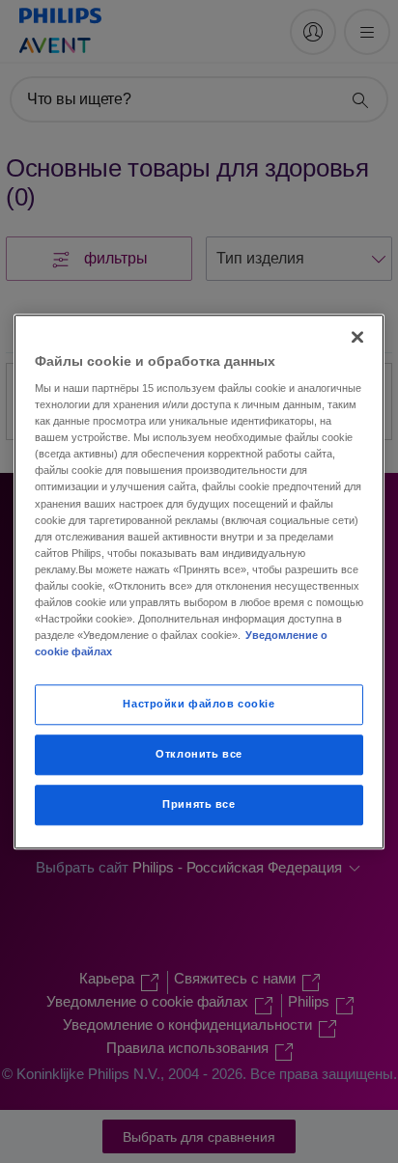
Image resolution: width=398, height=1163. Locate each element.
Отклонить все (199, 754)
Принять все (198, 804)
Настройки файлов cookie (198, 703)
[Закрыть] (357, 337)
